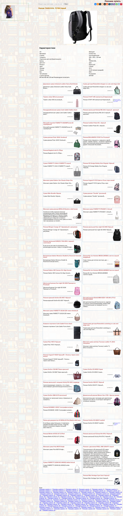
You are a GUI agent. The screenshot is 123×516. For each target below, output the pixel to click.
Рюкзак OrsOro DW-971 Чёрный (93, 382)
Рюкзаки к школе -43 (59, 499)
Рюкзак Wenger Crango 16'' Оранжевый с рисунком (60, 227)
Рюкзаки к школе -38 (68, 498)
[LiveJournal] (109, 4)
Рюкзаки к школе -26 (63, 495)
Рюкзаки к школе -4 (85, 489)
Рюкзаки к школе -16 (87, 492)
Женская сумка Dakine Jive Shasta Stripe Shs (58, 180)
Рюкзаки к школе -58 (104, 502)
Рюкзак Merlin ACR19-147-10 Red (54, 433)
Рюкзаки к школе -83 (49, 510)
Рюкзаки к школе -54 (49, 502)
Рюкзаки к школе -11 (99, 490)
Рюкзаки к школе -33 (81, 496)
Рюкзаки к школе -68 (82, 505)
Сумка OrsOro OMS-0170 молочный (55, 395)
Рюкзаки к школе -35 (109, 496)
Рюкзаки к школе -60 (53, 504)
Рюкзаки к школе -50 (74, 501)
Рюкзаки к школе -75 (101, 507)
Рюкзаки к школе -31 (53, 496)
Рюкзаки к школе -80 (88, 508)
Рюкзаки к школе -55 (63, 502)
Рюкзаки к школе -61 (67, 504)
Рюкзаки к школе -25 (49, 495)
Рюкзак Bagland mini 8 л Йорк (53, 150)
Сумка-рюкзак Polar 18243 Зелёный (55, 137)
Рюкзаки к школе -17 (101, 492)
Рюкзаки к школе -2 (58, 489)
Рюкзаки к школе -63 (95, 504)
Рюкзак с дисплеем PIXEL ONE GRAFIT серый (98, 446)
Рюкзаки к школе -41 (110, 498)
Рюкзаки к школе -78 (60, 508)
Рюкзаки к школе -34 (95, 496)
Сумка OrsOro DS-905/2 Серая (93, 369)
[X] (100, 4)
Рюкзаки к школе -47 (115, 499)
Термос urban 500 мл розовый (53, 97)
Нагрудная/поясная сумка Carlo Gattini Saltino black (60, 110)
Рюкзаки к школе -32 (67, 496)
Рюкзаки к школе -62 (81, 504)
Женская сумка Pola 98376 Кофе (53, 446)
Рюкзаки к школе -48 (46, 501)
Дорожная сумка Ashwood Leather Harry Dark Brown (60, 84)
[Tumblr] (112, 4)
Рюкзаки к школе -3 (72, 489)
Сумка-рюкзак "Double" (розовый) (94, 193)
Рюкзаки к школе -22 (88, 493)
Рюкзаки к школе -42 (45, 499)
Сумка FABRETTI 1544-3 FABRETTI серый (57, 163)
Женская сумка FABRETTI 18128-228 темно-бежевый (60, 310)
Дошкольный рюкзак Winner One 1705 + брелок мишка (101, 395)
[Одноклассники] (98, 4)
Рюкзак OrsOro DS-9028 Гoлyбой (94, 420)
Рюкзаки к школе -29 (104, 495)
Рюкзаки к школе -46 (101, 499)
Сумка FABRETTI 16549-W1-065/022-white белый (59, 462)
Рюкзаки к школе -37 (54, 498)
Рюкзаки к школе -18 (115, 492)
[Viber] (114, 4)
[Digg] (105, 4)
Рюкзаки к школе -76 (115, 507)
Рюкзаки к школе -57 (91, 502)
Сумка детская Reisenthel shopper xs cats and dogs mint (101, 84)
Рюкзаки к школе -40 (96, 498)
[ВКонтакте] (95, 4)
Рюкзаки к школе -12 (113, 490)
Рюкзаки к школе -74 (87, 507)
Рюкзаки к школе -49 (60, 501)
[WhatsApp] (116, 4)
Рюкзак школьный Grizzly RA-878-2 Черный (97, 433)
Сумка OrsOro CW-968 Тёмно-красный (56, 369)
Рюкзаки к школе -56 (77, 502)
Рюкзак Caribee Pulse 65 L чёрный (94, 123)
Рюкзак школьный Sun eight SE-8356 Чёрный (98, 227)
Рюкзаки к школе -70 (110, 505)
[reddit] (107, 4)
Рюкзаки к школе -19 (46, 493)
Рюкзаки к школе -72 (59, 507)
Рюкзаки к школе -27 (77, 495)
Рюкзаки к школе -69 (96, 505)
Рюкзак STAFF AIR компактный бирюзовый (97, 97)
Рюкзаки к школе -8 (58, 490)
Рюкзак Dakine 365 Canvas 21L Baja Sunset (57, 270)
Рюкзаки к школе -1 (45, 489)
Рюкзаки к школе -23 (102, 493)
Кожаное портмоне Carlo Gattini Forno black (57, 323)
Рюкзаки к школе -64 (109, 504)
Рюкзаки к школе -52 (102, 501)
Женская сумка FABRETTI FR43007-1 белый (97, 209)
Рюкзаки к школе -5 (98, 489)
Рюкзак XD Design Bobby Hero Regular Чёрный (98, 163)
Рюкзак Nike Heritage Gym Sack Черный (96, 475)
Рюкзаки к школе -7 (45, 490)
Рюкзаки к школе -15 (73, 492)
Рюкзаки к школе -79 (74, 508)
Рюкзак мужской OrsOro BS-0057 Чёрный (57, 297)
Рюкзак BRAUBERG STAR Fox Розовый (96, 137)
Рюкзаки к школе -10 (85, 490)
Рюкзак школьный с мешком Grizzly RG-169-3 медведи (61, 382)
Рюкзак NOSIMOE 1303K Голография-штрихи (58, 407)
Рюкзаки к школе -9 (72, 490)
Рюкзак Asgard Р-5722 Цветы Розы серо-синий (98, 180)
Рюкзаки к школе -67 (68, 505)
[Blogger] (102, 4)
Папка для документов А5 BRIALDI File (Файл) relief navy (62, 420)
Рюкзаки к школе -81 (102, 508)
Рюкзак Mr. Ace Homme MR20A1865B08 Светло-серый (101, 270)
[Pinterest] (121, 4)
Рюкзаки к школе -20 (60, 493)
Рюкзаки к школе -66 (54, 505)
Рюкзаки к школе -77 (46, 508)
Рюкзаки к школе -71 (45, 507)
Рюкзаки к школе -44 (73, 499)
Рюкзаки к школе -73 (73, 507)
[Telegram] (119, 4)
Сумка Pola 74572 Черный (51, 342)
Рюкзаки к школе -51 (88, 501)
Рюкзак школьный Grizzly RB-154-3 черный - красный (101, 110)
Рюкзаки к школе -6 (111, 489)
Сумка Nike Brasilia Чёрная (52, 193)
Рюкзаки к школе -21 (74, 493)
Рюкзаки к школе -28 (91, 495)
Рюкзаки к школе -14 (59, 492)
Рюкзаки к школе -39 (82, 498)
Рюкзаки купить (114, 1)
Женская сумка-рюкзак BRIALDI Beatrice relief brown (60, 209)
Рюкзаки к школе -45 (87, 499)
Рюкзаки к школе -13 (45, 492)
